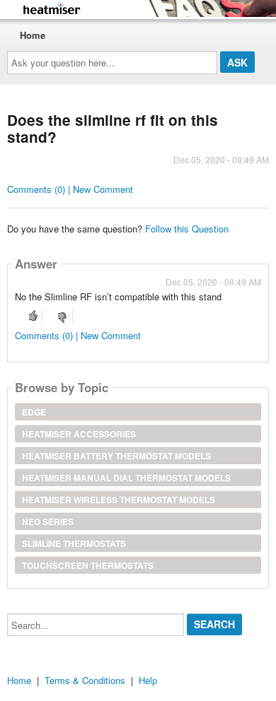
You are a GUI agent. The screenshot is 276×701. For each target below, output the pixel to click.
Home (32, 35)
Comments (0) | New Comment (70, 189)
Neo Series (48, 521)
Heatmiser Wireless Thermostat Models (118, 499)
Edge (34, 412)
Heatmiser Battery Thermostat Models (116, 455)
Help (148, 680)
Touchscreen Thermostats (88, 565)
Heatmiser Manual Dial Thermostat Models (126, 477)
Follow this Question (187, 228)
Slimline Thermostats (74, 543)
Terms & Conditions (85, 680)
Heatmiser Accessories (79, 434)
